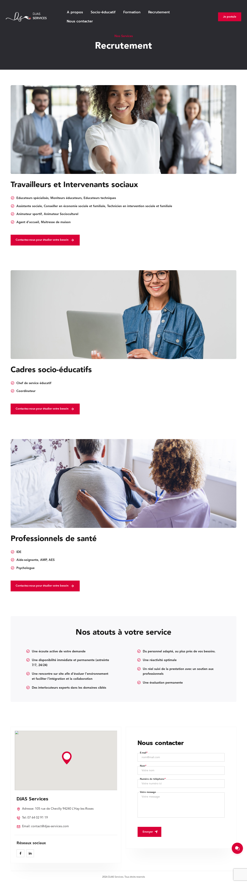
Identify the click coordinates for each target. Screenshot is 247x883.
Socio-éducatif (103, 12)
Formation (131, 12)
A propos (75, 12)
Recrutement (159, 12)
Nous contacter (80, 21)
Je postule (229, 16)
